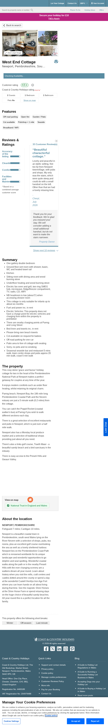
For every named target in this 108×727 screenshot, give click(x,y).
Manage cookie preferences (53, 677)
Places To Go (75, 10)
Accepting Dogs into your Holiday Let (89, 683)
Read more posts (85, 695)
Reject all (95, 721)
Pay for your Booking (50, 689)
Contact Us (72, 3)
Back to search (13, 25)
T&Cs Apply (54, 18)
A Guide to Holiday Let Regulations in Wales (87, 666)
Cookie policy (47, 673)
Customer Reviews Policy (52, 681)
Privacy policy (47, 669)
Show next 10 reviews (44, 250)
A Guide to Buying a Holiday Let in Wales (92, 689)
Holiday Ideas (90, 10)
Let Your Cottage (57, 3)
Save (56, 61)
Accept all (75, 721)
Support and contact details (53, 665)
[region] (54, 712)
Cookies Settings (11, 721)
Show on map (29, 100)
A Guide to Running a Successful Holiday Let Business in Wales (88, 675)
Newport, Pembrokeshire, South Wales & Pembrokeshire (23, 66)
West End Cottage (19, 62)
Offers (101, 10)
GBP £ (83, 3)
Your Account (98, 3)
